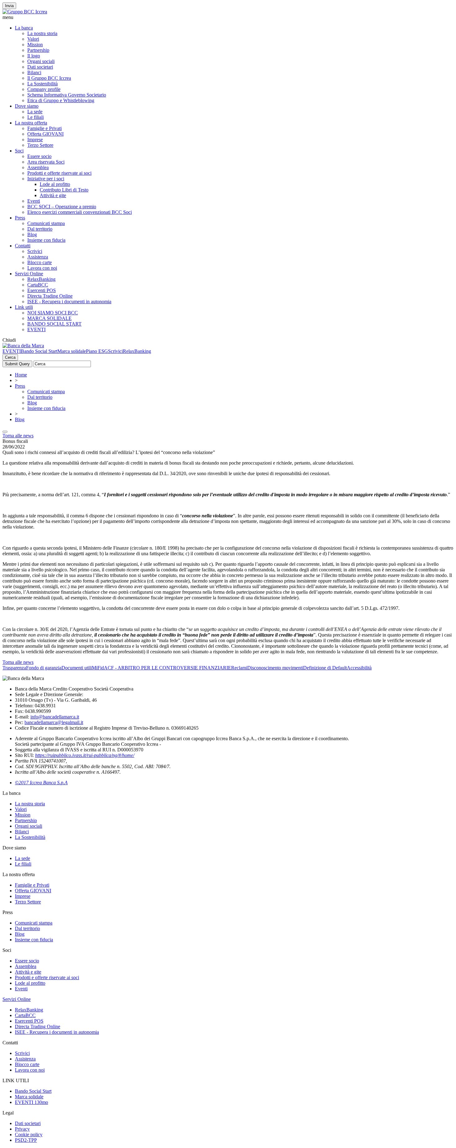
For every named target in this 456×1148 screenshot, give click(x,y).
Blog (32, 234)
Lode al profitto (55, 184)
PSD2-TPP (26, 1140)
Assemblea (38, 167)
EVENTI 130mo (31, 1102)
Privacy (22, 1129)
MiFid (98, 667)
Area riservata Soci (46, 161)
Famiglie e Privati (44, 128)
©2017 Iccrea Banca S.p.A (41, 782)
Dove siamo (26, 106)
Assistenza (37, 256)
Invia (9, 5)
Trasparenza (14, 667)
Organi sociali (41, 61)
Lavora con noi (42, 268)
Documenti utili (76, 667)
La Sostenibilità (42, 83)
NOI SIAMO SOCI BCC (52, 312)
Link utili (24, 307)
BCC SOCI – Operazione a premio (61, 206)
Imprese (35, 139)
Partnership (38, 50)
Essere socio (39, 156)
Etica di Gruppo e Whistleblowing (60, 100)
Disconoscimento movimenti (275, 667)
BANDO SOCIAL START (54, 323)
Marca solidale (71, 351)
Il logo (33, 55)
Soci (19, 150)
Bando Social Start (39, 351)
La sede (34, 111)
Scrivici (34, 251)
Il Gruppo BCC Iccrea (49, 78)
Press (20, 217)
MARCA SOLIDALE (49, 318)
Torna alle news (18, 435)
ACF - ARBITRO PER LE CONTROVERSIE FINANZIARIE (167, 667)
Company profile (43, 89)
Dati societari (40, 67)
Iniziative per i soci (45, 178)
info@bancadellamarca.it (54, 716)
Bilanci (34, 72)
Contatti (22, 245)
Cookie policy (28, 1134)
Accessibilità (359, 667)
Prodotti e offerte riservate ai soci (59, 173)
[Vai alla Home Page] (23, 345)
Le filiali (35, 117)
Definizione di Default (325, 667)
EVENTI (36, 329)
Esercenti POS (41, 290)
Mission (35, 44)
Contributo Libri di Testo (64, 189)
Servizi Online (29, 273)
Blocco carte (39, 262)
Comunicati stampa (46, 223)
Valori (33, 39)
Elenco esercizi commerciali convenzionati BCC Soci (79, 212)
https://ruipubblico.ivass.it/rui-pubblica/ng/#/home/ (84, 755)
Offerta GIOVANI (45, 134)
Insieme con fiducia (46, 240)
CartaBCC (37, 284)
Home (21, 374)
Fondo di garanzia (43, 667)
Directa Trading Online (50, 296)
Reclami (239, 667)
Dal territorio (39, 229)
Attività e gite (53, 195)
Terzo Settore (40, 145)
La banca (24, 27)
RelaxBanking (41, 279)
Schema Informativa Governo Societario (66, 94)
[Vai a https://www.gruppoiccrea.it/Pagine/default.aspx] (24, 11)
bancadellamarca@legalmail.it (54, 722)
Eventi (33, 201)
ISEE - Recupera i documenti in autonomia (69, 301)
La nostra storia (42, 33)
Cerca (10, 357)
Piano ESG (97, 351)
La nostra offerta (31, 122)
